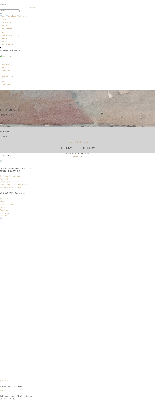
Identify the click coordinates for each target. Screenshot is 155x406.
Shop (2, 202)
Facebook (4, 210)
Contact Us (5, 207)
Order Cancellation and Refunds (14, 185)
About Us (4, 199)
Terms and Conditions (10, 176)
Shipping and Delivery (9, 182)
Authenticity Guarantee (10, 187)
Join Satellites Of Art (9, 204)
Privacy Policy (6, 179)
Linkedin (3, 216)
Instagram (4, 213)
